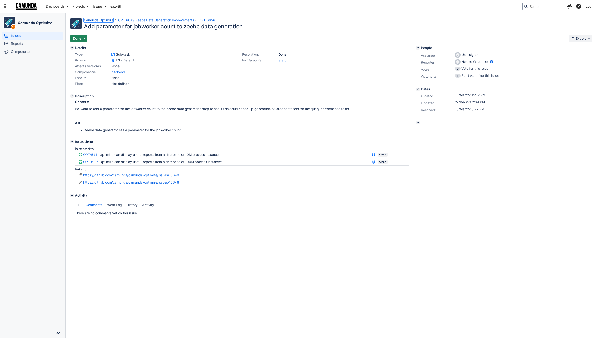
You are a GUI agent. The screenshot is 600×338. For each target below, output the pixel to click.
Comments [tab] (94, 205)
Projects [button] (78, 6)
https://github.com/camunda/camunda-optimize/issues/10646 (131, 182)
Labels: (80, 78)
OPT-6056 (207, 20)
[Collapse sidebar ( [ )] (58, 333)
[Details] (72, 48)
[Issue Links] (72, 141)
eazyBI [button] (115, 6)
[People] (418, 48)
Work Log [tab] (114, 205)
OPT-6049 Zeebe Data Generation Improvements (156, 20)
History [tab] (132, 205)
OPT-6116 (91, 162)
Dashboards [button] (55, 6)
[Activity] (72, 195)
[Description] (72, 96)
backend (118, 72)
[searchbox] (542, 6)
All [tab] (79, 205)
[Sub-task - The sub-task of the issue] (113, 54)
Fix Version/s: (252, 60)
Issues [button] (97, 6)
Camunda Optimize (35, 23)
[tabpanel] (242, 211)
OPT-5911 (91, 155)
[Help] (578, 6)
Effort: (79, 84)
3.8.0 (282, 60)
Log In (590, 6)
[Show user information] (491, 62)
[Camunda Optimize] (9, 22)
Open (382, 154)
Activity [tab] (148, 205)
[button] (5, 6)
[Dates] (418, 89)
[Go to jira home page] (26, 6)
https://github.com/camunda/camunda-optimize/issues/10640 (131, 175)
